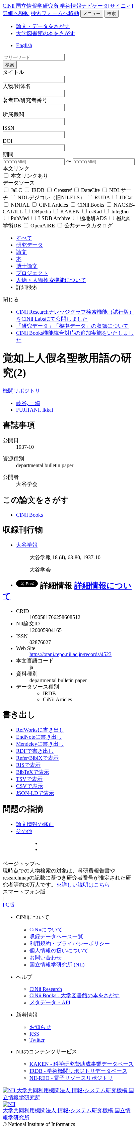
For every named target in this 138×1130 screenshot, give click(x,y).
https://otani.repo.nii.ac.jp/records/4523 (70, 654)
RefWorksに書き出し (40, 730)
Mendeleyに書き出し (40, 744)
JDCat (125, 197)
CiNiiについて (46, 929)
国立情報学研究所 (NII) (56, 964)
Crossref (63, 190)
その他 (24, 831)
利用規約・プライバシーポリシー (69, 943)
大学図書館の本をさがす (45, 33)
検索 (111, 13)
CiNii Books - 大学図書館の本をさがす (74, 995)
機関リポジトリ (21, 391)
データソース (19, 183)
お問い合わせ (45, 957)
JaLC (16, 190)
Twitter (37, 1040)
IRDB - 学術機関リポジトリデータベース (78, 1071)
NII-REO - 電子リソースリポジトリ (71, 1078)
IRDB (38, 190)
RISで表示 (28, 765)
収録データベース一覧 (56, 936)
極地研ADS (93, 218)
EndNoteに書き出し (39, 737)
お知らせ (40, 1027)
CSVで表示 (29, 786)
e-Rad (95, 211)
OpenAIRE (42, 225)
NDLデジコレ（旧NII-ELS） (51, 197)
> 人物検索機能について (57, 280)
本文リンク (16, 168)
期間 (8, 154)
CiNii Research (45, 989)
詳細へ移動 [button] (16, 13)
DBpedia (41, 211)
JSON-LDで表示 (35, 793)
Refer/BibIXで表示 (37, 758)
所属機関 (13, 114)
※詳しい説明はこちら (83, 885)
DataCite (90, 190)
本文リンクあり (28, 176)
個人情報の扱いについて (58, 950)
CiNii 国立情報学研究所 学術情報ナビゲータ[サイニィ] (68, 6)
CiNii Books (91, 205)
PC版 (9, 905)
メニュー (91, 13)
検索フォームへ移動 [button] (55, 13)
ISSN (8, 128)
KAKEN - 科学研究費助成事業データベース (81, 1064)
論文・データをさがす (43, 26)
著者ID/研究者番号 (25, 100)
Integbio (119, 211)
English (24, 45)
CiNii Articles (53, 205)
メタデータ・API (49, 1002)
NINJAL (20, 205)
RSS (34, 1034)
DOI (7, 141)
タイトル (13, 72)
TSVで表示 (29, 779)
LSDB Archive (54, 218)
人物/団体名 (17, 86)
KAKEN (70, 211)
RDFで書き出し (35, 751)
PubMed (19, 218)
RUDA (102, 197)
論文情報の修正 (35, 824)
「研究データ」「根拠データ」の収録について (72, 326)
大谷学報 (27, 545)
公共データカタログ (88, 225)
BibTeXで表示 (32, 772)
